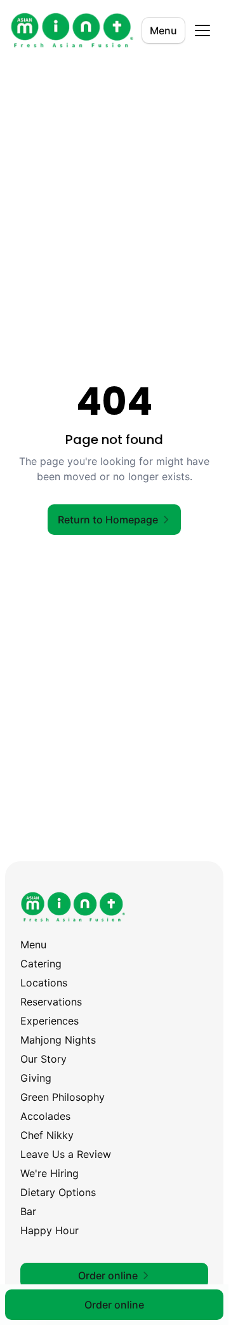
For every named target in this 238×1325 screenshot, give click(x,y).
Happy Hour (49, 1230)
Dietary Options (58, 1192)
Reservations (51, 1001)
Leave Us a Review (65, 1154)
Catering (41, 963)
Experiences (49, 1020)
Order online (114, 1304)
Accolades (45, 1116)
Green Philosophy (62, 1097)
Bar (28, 1211)
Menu (163, 30)
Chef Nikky (47, 1135)
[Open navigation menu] (202, 30)
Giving (35, 1078)
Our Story (43, 1059)
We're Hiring (49, 1173)
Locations (43, 982)
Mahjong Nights (58, 1039)
